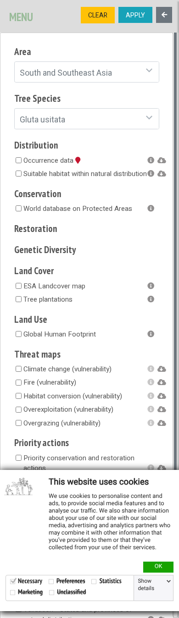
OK (158, 567)
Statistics (110, 581)
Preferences (70, 581)
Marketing (30, 592)
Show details (146, 585)
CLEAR (97, 15)
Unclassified (71, 592)
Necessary (30, 581)
